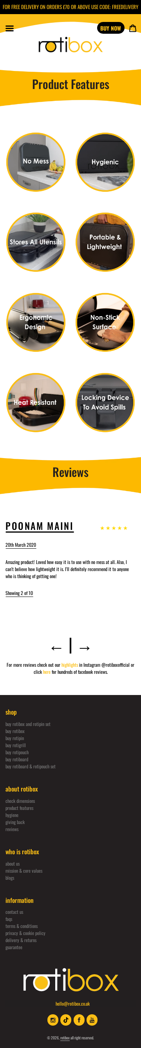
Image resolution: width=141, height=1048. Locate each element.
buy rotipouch (17, 752)
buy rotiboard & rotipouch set (30, 766)
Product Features (19, 807)
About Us (12, 863)
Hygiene (11, 814)
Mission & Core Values (23, 870)
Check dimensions (20, 800)
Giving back (15, 822)
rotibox (65, 1038)
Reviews (11, 829)
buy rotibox (15, 731)
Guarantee (13, 947)
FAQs (8, 918)
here (47, 671)
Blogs (9, 877)
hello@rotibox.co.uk (73, 1003)
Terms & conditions (21, 925)
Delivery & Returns (20, 940)
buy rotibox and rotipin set (28, 723)
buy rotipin (14, 738)
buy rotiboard (16, 759)
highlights (70, 664)
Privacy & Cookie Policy (25, 933)
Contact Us (14, 911)
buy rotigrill (15, 745)
